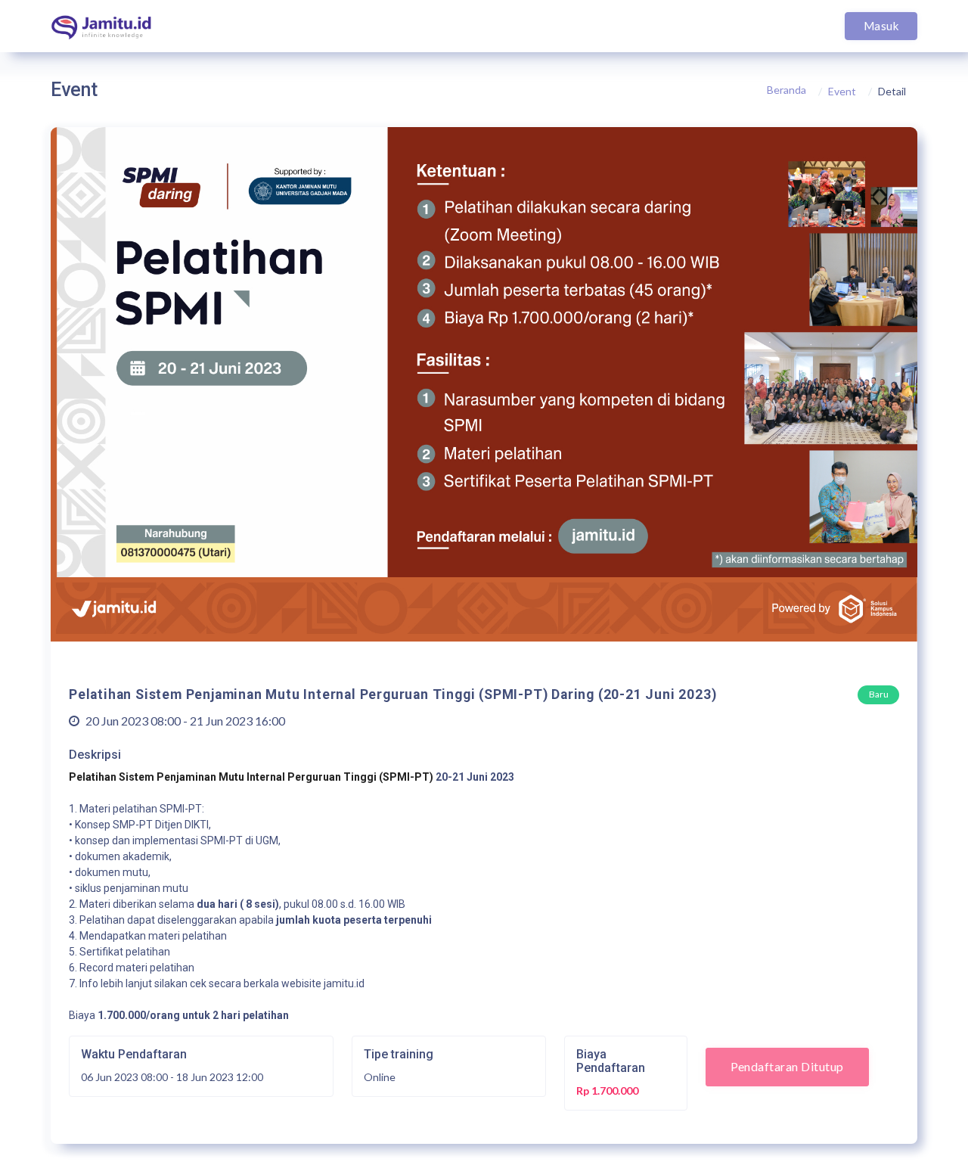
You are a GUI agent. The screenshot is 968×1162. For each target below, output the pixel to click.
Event (842, 91)
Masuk (881, 26)
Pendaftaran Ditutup (787, 1066)
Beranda (786, 89)
